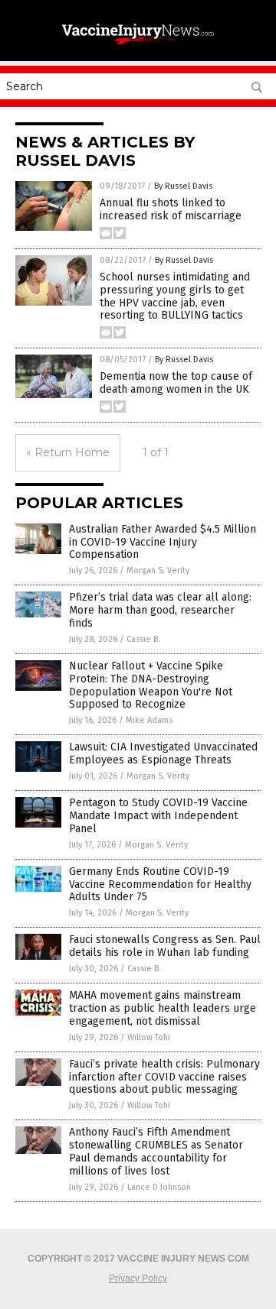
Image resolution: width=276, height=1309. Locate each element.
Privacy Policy (138, 1278)
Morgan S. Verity (158, 570)
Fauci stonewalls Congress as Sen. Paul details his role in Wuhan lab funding (165, 946)
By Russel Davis (183, 186)
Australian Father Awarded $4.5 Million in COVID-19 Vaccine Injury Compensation (162, 542)
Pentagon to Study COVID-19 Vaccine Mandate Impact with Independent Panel (158, 815)
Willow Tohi (148, 1037)
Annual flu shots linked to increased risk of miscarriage (171, 209)
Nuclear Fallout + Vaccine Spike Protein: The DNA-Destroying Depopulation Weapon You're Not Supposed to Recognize (150, 685)
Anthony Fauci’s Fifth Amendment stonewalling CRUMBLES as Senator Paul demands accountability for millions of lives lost (156, 1151)
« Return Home (68, 452)
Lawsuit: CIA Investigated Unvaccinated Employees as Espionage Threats (163, 753)
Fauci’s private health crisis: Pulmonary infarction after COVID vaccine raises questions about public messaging (164, 1077)
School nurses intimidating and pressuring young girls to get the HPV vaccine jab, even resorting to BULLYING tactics (175, 296)
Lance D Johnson (159, 1187)
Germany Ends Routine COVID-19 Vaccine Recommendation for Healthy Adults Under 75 (160, 884)
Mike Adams (149, 720)
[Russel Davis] (138, 45)
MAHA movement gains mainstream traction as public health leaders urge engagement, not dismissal (162, 1008)
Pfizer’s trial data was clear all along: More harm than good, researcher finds (160, 610)
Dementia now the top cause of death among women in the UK (176, 383)
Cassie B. (143, 639)
